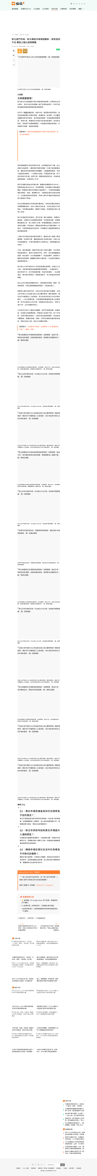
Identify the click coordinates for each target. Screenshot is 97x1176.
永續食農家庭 (41, 918)
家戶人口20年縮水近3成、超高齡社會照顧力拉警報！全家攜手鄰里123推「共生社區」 (23, 980)
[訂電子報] (79, 3)
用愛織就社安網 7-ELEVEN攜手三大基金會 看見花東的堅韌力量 (47, 1007)
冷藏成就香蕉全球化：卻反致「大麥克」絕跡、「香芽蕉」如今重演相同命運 (23, 958)
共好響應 (72, 9)
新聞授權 (33, 1168)
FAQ (24, 1168)
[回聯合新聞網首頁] (13, 3)
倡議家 (16, 34)
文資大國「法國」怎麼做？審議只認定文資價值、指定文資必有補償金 (23, 1029)
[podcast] (76, 3)
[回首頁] (18, 3)
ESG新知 (46, 9)
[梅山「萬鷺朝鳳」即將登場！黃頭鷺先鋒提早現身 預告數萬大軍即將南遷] (47, 969)
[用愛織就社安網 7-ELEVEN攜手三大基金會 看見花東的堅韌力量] (47, 997)
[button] (84, 3)
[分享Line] (14, 55)
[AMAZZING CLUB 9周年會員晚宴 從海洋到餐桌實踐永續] (23, 997)
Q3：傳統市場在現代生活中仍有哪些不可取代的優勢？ (40, 851)
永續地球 (63, 9)
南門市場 (30, 918)
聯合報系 (59, 1168)
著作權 (45, 1168)
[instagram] (74, 3)
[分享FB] (14, 51)
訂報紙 (65, 1168)
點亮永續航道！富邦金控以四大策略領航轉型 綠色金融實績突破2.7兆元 (47, 958)
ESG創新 (37, 9)
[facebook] (71, 3)
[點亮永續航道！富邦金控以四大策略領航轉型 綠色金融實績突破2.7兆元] (47, 948)
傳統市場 (22, 918)
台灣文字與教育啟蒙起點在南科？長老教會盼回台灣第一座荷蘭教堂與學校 (23, 1050)
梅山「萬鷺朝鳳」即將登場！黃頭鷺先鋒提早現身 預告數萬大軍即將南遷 (48, 980)
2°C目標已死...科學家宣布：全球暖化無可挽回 (37, 905)
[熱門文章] (84, 1101)
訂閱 (63, 1164)
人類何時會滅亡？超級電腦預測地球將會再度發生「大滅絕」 (39, 909)
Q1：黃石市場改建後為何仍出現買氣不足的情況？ (40, 813)
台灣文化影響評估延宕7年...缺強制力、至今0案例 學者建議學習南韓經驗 (47, 1050)
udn (13, 34)
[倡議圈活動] (84, 1129)
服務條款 (40, 1168)
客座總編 (15, 9)
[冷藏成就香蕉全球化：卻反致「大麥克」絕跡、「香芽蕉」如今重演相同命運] (23, 948)
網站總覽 (79, 1168)
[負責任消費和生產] (25, 51)
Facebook (40, 885)
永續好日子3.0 (26, 9)
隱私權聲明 (51, 1168)
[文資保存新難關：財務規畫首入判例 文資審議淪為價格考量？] (47, 1018)
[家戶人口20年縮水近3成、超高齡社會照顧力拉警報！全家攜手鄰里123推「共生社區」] (23, 969)
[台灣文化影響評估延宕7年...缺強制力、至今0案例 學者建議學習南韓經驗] (47, 1040)
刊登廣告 (18, 1168)
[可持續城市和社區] (20, 51)
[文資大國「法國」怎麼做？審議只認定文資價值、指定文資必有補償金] (23, 1018)
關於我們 (71, 1168)
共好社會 (54, 9)
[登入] (82, 3)
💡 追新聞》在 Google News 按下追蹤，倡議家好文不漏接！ (39, 901)
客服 (27, 1168)
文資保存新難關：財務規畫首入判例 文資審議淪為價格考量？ (47, 1029)
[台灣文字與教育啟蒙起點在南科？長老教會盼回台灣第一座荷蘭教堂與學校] (23, 1040)
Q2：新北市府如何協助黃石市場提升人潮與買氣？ (40, 832)
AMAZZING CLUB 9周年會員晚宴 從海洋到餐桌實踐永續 (22, 1007)
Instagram (49, 885)
